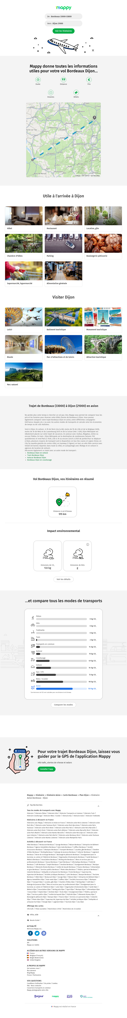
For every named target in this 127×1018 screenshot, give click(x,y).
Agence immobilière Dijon (35, 879)
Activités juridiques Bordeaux (55, 874)
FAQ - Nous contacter (34, 986)
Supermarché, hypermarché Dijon (57, 899)
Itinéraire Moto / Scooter (52, 816)
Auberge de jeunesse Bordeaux (65, 852)
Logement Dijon (58, 902)
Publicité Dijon (72, 894)
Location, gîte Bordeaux (83, 850)
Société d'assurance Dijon (79, 879)
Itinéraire (30, 813)
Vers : (55, 23)
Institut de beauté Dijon (57, 894)
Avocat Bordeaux (52, 862)
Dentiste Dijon (53, 892)
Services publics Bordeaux (50, 869)
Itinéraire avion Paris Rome (44, 828)
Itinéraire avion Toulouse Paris (45, 825)
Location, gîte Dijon (51, 882)
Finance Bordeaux (83, 867)
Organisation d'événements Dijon (76, 887)
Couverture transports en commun (39, 988)
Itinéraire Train (89, 813)
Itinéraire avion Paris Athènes (57, 830)
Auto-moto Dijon (51, 879)
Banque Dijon (52, 897)
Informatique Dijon (93, 889)
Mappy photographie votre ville (37, 990)
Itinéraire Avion (79, 816)
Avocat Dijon (32, 892)
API (28, 943)
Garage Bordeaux (62, 845)
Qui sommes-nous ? (33, 968)
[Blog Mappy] (43, 933)
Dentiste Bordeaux (66, 864)
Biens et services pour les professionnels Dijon (63, 884)
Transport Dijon (37, 882)
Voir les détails (63, 579)
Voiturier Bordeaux (84, 852)
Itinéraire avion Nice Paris (64, 828)
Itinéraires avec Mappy (35, 823)
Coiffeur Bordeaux (79, 847)
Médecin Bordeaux (33, 859)
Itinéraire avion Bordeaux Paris (69, 835)
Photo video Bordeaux (68, 869)
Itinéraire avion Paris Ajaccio (75, 833)
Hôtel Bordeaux (32, 845)
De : (59, 16)
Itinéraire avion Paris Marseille (85, 828)
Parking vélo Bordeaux (66, 859)
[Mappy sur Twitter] (37, 933)
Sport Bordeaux (64, 862)
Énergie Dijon (46, 902)
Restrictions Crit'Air (54, 909)
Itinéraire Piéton (40, 813)
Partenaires (37, 975)
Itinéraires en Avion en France (54, 823)
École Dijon (63, 892)
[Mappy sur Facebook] (30, 933)
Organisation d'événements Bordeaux (72, 857)
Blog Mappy (31, 973)
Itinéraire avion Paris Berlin (47, 835)
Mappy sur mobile (33, 945)
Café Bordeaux (40, 864)
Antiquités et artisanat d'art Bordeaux (55, 872)
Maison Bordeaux (75, 845)
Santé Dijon (93, 887)
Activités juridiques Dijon (79, 899)
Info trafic (30, 909)
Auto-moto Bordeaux (65, 847)
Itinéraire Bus (67, 816)
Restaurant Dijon (50, 877)
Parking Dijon (80, 882)
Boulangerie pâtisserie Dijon (36, 897)
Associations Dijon (44, 889)
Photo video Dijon (38, 899)
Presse (29, 975)
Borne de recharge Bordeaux (45, 854)
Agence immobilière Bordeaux (45, 847)
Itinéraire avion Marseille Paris (79, 830)
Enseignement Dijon (76, 892)
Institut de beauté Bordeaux (66, 867)
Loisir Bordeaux (71, 874)
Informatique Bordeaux (80, 862)
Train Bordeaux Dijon (35, 455)
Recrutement (31, 970)
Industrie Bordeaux (33, 872)
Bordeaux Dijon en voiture (37, 453)
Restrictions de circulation (72, 909)
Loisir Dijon (59, 887)
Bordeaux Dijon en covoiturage (39, 460)
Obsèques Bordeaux (51, 850)
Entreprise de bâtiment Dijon (88, 877)
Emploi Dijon (42, 892)
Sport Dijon (70, 889)
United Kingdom (35, 960)
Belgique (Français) (36, 955)
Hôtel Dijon (39, 877)
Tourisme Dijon (70, 902)
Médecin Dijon (32, 889)
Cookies (55, 983)
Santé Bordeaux (91, 857)
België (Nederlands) (37, 958)
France (32, 953)
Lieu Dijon (80, 902)
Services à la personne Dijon (79, 897)
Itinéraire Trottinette (93, 816)
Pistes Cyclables (41, 909)
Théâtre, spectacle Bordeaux (87, 869)
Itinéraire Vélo (53, 813)
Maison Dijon (72, 877)
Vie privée (47, 983)
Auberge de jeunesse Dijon (36, 884)
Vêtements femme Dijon (86, 894)
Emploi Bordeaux (53, 864)
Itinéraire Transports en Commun (71, 813)
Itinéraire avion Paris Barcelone (69, 825)
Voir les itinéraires (63, 31)
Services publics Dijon (39, 894)
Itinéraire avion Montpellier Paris (70, 838)
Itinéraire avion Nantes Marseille (52, 833)
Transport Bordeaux (66, 850)
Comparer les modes (63, 705)
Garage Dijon (62, 877)
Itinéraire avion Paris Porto (36, 830)
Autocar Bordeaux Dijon (36, 458)
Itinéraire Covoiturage (34, 816)
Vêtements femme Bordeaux (45, 867)
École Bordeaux (74, 872)
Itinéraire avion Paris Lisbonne (77, 823)
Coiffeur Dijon (63, 879)
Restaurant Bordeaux (46, 845)
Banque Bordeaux (85, 874)
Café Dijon (90, 882)
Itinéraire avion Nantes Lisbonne (46, 838)
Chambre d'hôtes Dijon (67, 882)
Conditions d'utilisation (35, 983)
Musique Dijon (80, 889)
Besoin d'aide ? (35, 920)
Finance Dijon (63, 897)
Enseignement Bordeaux (83, 864)
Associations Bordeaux (49, 859)
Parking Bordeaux (47, 852)
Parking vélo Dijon (58, 889)
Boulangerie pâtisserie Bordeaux (68, 854)
